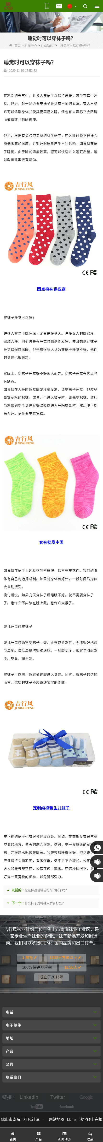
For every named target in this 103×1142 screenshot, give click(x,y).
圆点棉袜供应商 (51, 289)
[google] (86, 1097)
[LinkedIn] (29, 1097)
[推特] (58, 1097)
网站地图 (56, 1119)
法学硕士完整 (90, 1119)
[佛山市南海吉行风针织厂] (8, 6)
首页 (17, 45)
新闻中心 (30, 45)
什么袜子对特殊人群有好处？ (45, 903)
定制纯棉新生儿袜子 (51, 808)
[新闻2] (51, 22)
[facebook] (66, 1106)
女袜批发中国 (51, 542)
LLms (71, 1119)
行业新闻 (47, 45)
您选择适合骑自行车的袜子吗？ (46, 890)
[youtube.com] (37, 1106)
